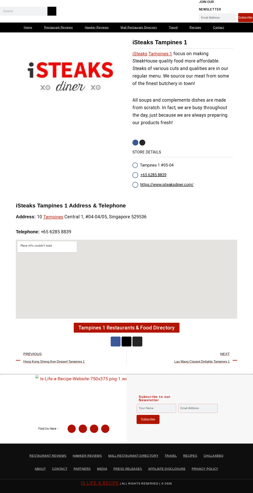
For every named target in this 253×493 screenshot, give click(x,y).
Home (28, 27)
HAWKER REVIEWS (87, 455)
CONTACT (59, 468)
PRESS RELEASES (127, 468)
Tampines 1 (160, 53)
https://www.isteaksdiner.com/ (167, 184)
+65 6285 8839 (153, 174)
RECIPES (190, 455)
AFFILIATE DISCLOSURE (166, 468)
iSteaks (139, 53)
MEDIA (102, 468)
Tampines (53, 216)
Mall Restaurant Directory (139, 27)
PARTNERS (82, 468)
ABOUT (40, 468)
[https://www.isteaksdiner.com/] (135, 185)
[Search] (51, 11)
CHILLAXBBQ (214, 455)
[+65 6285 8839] (135, 175)
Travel (173, 27)
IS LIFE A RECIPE (100, 482)
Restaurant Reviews (58, 27)
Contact (218, 27)
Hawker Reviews (97, 27)
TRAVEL (171, 455)
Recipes (195, 27)
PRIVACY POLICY (205, 468)
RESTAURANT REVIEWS (47, 455)
